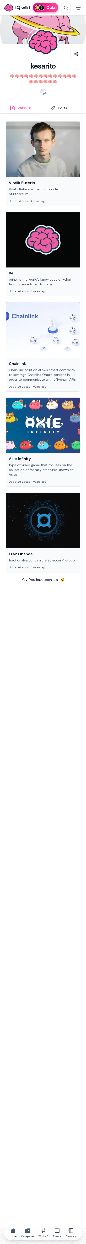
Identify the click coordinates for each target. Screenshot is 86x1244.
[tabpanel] (43, 357)
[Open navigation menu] (78, 7)
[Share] (76, 54)
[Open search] (66, 7)
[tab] (20, 107)
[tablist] (43, 108)
